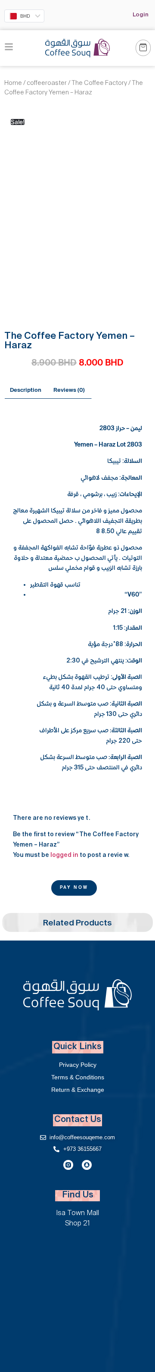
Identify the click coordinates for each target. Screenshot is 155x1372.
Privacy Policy (77, 1064)
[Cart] (143, 48)
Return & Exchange (77, 1089)
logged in (64, 855)
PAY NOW (74, 888)
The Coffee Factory (99, 84)
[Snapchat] (87, 1165)
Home (13, 84)
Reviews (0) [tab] (69, 390)
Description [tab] (25, 390)
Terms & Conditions (77, 1077)
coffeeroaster (47, 84)
